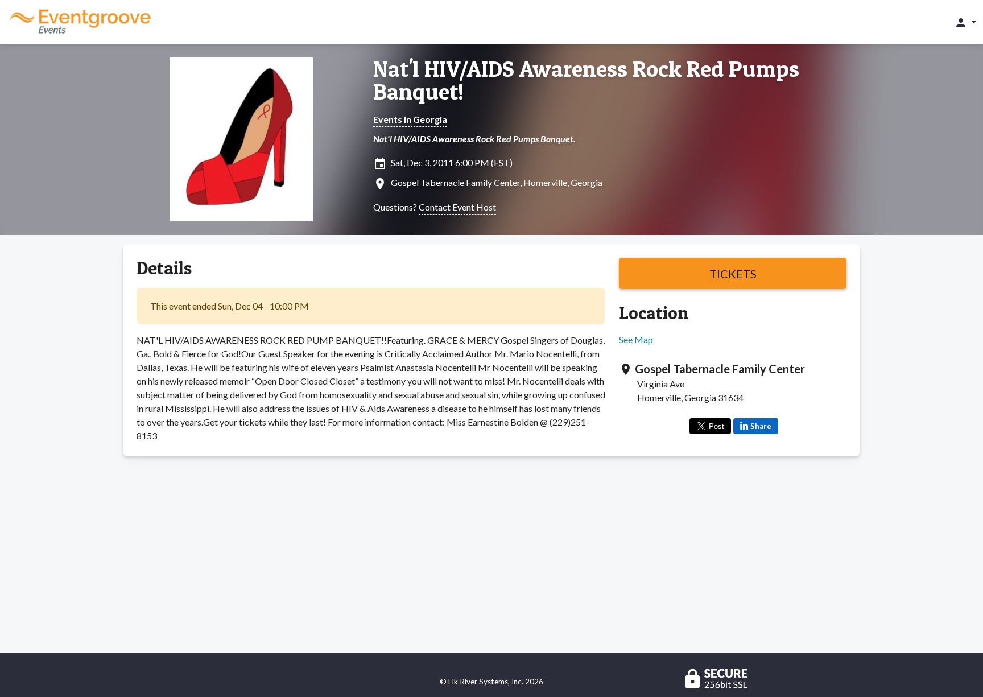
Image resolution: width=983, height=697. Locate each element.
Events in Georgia (410, 119)
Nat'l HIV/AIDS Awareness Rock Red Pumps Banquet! (586, 80)
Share (760, 426)
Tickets (733, 274)
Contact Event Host (457, 206)
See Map (636, 339)
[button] (965, 22)
